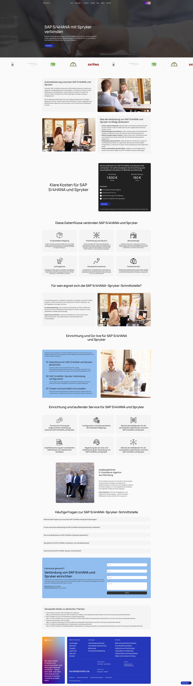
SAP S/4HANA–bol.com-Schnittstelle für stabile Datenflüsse (65, 616)
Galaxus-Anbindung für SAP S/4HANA (57, 620)
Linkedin (106, 672)
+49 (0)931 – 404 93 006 (103, 664)
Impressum (72, 677)
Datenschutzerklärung (82, 677)
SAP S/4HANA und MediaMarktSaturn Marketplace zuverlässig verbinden (69, 624)
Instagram (100, 672)
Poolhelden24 (108, 677)
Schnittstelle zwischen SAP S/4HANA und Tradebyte (62, 613)
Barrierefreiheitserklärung (96, 677)
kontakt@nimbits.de (79, 671)
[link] (147, 3)
